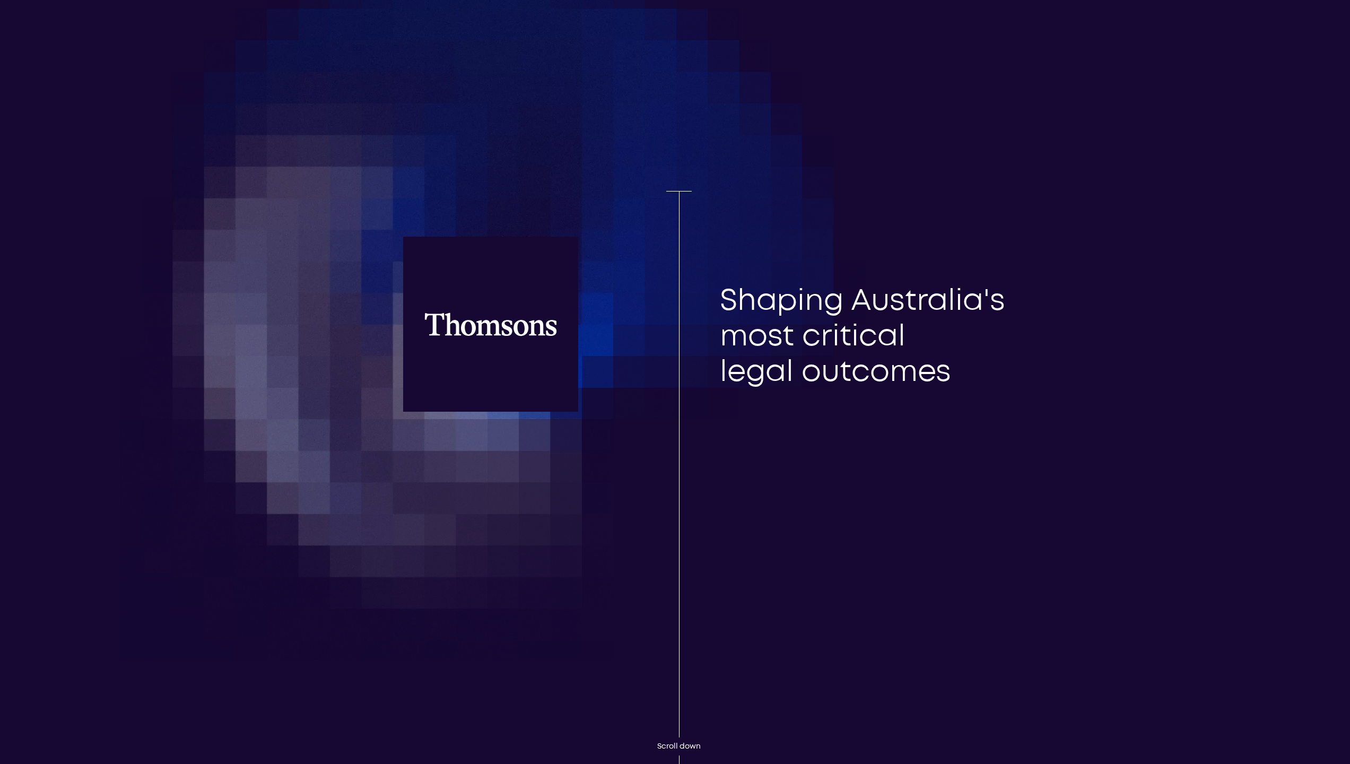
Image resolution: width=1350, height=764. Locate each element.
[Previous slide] (756, 400)
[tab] (723, 428)
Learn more (94, 734)
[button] (955, 23)
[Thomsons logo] (399, 50)
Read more (741, 339)
